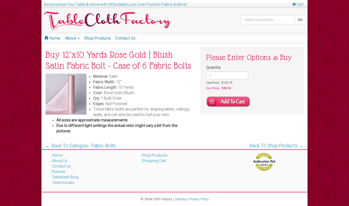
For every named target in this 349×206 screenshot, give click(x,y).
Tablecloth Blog (65, 177)
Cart (299, 4)
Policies (58, 171)
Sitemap (180, 199)
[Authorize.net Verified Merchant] (264, 161)
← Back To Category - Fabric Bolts (81, 145)
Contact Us (125, 38)
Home (54, 38)
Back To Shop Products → (276, 145)
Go (300, 19)
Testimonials (63, 182)
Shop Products (97, 38)
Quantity (213, 67)
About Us (60, 161)
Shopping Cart (154, 161)
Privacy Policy (199, 199)
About (71, 38)
